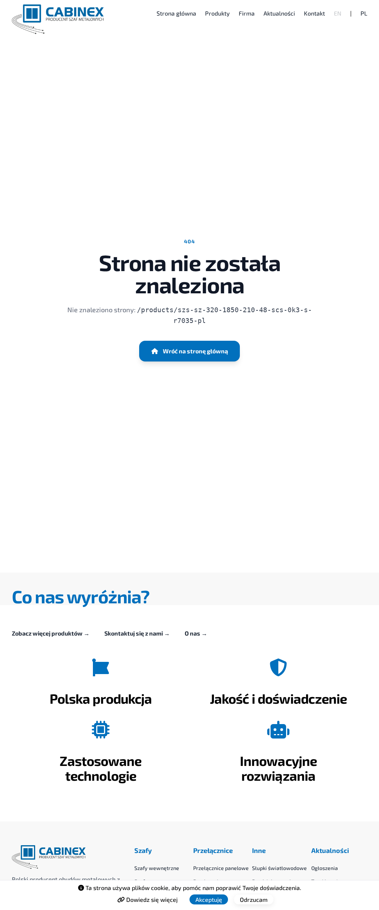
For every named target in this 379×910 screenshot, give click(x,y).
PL (363, 13)
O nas (196, 633)
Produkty (217, 13)
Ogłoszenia (324, 868)
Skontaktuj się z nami (137, 633)
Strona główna (176, 13)
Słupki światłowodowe (279, 868)
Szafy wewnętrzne (156, 868)
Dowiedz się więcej (151, 899)
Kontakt (314, 13)
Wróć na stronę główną (195, 350)
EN (337, 13)
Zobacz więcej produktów (51, 633)
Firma (247, 13)
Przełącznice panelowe (221, 868)
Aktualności (279, 13)
